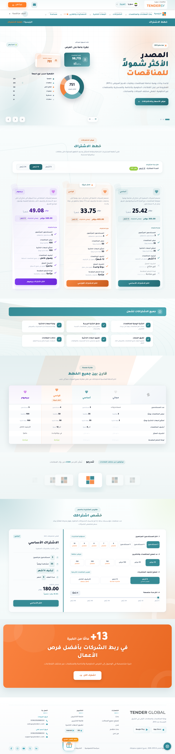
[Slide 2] (165, 119)
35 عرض (152, 562)
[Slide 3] (160, 119)
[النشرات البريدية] (34, 5)
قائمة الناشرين (77, 721)
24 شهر (23, 167)
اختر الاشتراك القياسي (87, 283)
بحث (117, 717)
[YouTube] (23, 748)
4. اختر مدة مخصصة (151, 593)
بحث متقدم (114, 729)
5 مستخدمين (125, 545)
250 (77, 562)
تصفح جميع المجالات (110, 721)
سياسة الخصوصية (92, 748)
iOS (79, 730)
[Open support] (167, 746)
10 (74, 545)
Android (69, 730)
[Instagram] (17, 748)
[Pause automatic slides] (22, 119)
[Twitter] (30, 748)
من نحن (116, 734)
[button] (127, 4)
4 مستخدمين (139, 545)
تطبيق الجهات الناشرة (74, 725)
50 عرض (137, 562)
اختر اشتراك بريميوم (36, 282)
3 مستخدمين (153, 545)
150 (107, 562)
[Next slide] (8, 119)
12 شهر (36, 167)
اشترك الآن (89, 675)
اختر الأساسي (36, 603)
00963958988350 (37, 721)
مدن (117, 725)
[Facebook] (11, 748)
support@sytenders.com (34, 737)
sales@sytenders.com (35, 724)
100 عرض (122, 562)
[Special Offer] (69, 744)
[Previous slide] (15, 119)
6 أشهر (49, 167)
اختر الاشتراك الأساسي (139, 283)
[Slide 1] (169, 119)
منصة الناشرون (77, 717)
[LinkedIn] (36, 748)
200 (92, 562)
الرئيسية (28, 22)
